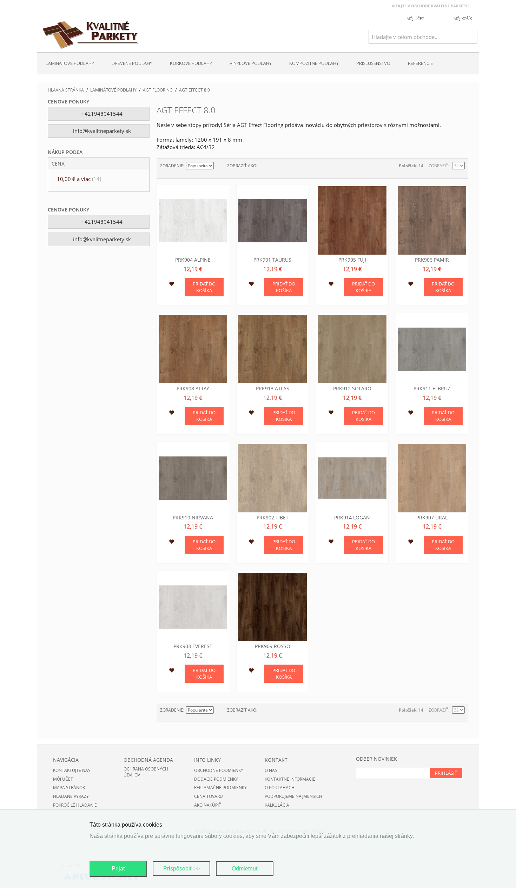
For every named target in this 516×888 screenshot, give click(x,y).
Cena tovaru (208, 796)
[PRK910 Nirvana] (193, 478)
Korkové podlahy (191, 63)
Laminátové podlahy (70, 63)
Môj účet (63, 779)
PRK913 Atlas (272, 388)
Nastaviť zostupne (220, 166)
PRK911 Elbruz (432, 388)
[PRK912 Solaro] (352, 349)
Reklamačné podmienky (220, 788)
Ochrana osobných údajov (146, 772)
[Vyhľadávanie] (472, 37)
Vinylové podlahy (251, 63)
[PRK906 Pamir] (432, 220)
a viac (79, 178)
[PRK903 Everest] (193, 607)
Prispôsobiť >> (181, 869)
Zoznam (276, 166)
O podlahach (280, 788)
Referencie (420, 63)
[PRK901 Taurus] (272, 220)
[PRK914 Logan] (352, 478)
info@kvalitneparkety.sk (101, 130)
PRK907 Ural (432, 517)
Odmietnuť (245, 869)
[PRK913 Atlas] (272, 349)
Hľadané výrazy (71, 796)
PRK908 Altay (193, 388)
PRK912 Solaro (352, 388)
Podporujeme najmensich (293, 796)
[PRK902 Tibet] (272, 478)
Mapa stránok (69, 788)
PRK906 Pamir (432, 259)
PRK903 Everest (192, 646)
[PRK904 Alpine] (193, 220)
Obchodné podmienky (218, 770)
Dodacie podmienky (216, 779)
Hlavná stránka (66, 90)
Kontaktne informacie (290, 779)
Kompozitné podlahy (314, 63)
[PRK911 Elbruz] (432, 349)
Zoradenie (171, 166)
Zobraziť (438, 166)
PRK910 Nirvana (193, 517)
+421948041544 (101, 113)
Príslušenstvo (373, 63)
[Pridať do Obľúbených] (171, 285)
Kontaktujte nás (72, 770)
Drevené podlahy (132, 63)
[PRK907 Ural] (432, 478)
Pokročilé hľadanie (75, 805)
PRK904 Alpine (193, 259)
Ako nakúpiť (207, 805)
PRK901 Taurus (272, 259)
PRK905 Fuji (352, 259)
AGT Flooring (158, 90)
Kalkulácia (277, 805)
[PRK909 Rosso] (272, 607)
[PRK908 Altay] (193, 349)
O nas (271, 770)
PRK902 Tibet (273, 517)
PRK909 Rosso (272, 646)
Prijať (118, 869)
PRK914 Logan (352, 517)
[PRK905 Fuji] (352, 220)
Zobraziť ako (241, 166)
